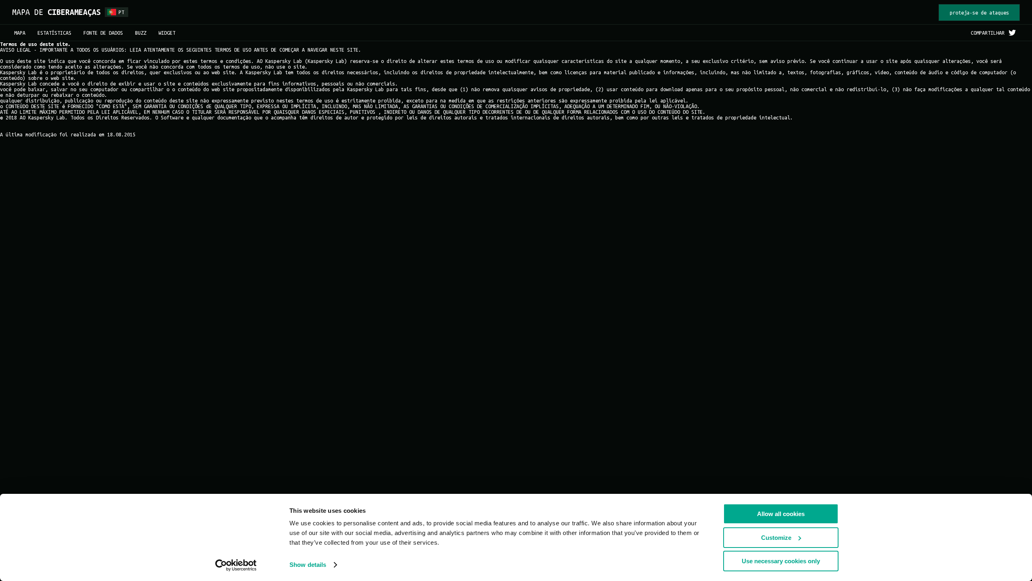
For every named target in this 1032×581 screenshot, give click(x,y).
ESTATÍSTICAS (54, 33)
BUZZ (140, 33)
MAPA (19, 33)
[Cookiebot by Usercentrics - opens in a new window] (236, 565)
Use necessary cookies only (781, 561)
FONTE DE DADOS (103, 33)
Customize (776, 537)
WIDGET (166, 33)
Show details (307, 564)
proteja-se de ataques (979, 12)
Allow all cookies (781, 513)
